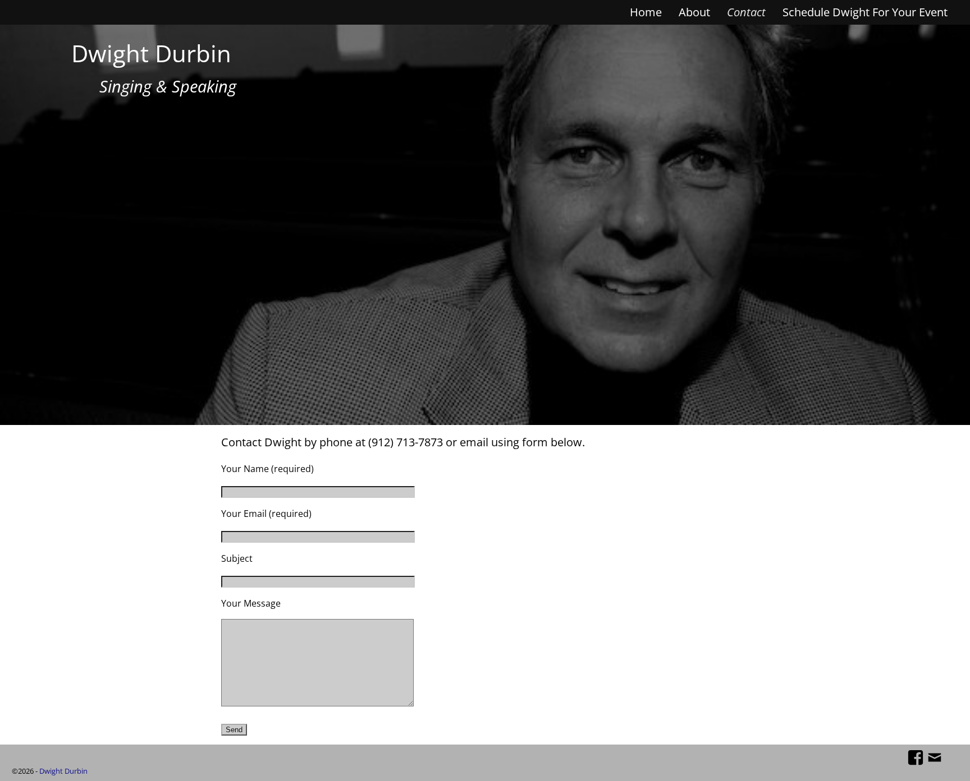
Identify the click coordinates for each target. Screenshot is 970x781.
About (694, 12)
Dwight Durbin (151, 53)
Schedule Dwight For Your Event (865, 12)
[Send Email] (934, 756)
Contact (746, 12)
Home (646, 12)
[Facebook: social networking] (915, 756)
